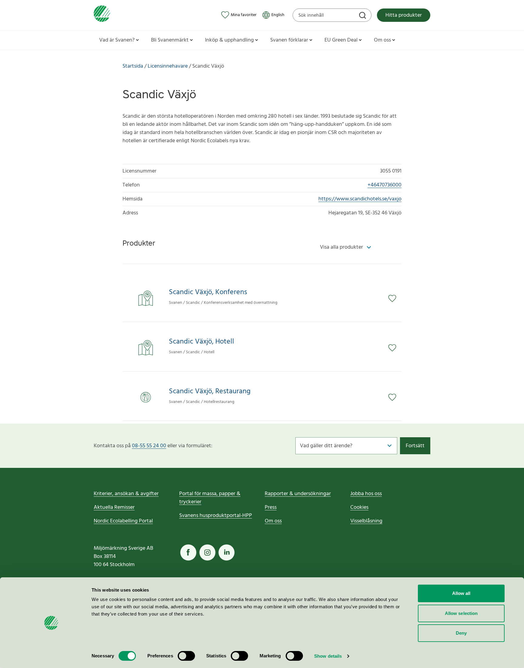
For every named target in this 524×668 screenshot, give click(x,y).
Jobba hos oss (366, 493)
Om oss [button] (382, 40)
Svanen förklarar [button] (289, 40)
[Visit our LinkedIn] (226, 552)
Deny (461, 633)
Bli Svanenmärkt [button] (170, 40)
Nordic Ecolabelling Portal (123, 521)
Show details (328, 656)
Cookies (359, 507)
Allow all (461, 593)
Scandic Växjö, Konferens (208, 292)
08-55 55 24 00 (149, 445)
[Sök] (363, 16)
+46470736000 (384, 185)
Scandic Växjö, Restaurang (209, 391)
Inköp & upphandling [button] (229, 40)
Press (271, 507)
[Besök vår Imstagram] (207, 552)
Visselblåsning (366, 521)
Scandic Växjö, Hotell (201, 341)
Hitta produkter (403, 15)
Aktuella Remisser (114, 507)
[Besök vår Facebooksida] (188, 552)
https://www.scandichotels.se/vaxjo (359, 199)
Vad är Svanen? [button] (117, 40)
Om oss (273, 521)
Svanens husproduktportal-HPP (215, 515)
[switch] (186, 656)
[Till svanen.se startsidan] (102, 15)
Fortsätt (415, 445)
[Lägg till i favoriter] (394, 298)
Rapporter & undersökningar (298, 493)
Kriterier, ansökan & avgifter (126, 493)
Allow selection (461, 613)
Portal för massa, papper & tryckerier (209, 497)
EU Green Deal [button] (341, 40)
